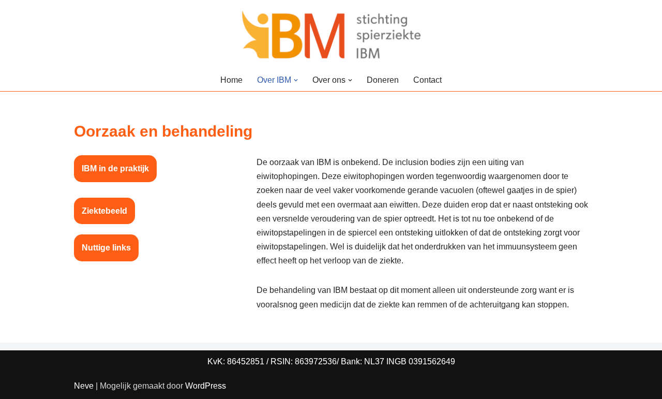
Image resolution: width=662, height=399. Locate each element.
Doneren (383, 80)
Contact (427, 80)
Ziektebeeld (104, 210)
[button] (296, 80)
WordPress (205, 385)
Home (231, 80)
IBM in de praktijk (115, 168)
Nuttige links (106, 247)
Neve (84, 385)
